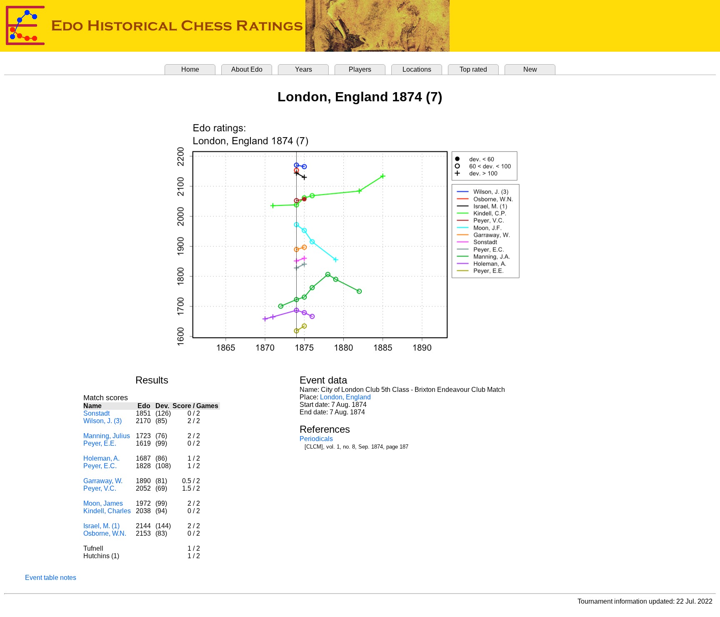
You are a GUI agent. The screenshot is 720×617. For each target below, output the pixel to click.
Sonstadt (96, 413)
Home (190, 69)
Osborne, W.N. (104, 533)
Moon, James (103, 503)
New (530, 69)
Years (303, 69)
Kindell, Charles (107, 510)
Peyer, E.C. (100, 465)
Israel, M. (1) (101, 525)
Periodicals (316, 438)
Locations (416, 69)
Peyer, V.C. (99, 488)
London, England (345, 397)
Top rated (473, 69)
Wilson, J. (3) (102, 420)
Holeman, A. (101, 458)
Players (360, 69)
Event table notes (50, 577)
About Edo (246, 69)
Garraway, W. (102, 480)
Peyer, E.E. (99, 443)
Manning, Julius (106, 435)
